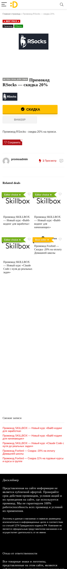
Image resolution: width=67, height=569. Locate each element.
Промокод (8, 26)
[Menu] (4, 4)
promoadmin (19, 159)
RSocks (18, 26)
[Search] (62, 4)
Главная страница (11, 14)
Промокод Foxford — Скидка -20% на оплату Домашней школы (48, 249)
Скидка (32, 109)
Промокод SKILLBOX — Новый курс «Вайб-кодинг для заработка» (16, 220)
